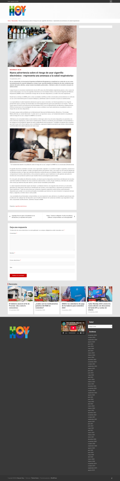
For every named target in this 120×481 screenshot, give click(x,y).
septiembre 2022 (92, 392)
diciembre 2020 (92, 439)
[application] (73, 328)
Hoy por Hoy (20, 478)
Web (11, 267)
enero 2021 (91, 437)
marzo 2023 (91, 379)
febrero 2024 (91, 355)
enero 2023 (91, 384)
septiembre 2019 (92, 468)
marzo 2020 (91, 459)
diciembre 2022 (92, 386)
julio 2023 (90, 370)
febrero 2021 (91, 435)
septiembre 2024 (92, 339)
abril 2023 (90, 377)
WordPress (54, 478)
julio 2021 (90, 423)
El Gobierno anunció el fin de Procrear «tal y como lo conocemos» (19, 306)
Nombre (12, 253)
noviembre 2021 (92, 415)
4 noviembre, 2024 (40, 310)
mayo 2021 (91, 428)
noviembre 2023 (92, 362)
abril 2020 (90, 457)
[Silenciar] (81, 333)
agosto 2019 (91, 470)
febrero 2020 (91, 461)
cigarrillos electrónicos (21, 206)
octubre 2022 (91, 390)
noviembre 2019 (92, 463)
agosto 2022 (91, 395)
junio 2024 (90, 346)
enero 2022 (91, 410)
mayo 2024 (91, 348)
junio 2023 (90, 373)
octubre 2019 (91, 465)
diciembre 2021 (92, 412)
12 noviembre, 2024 (14, 310)
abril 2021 (90, 430)
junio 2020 (90, 452)
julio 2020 (90, 450)
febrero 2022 (91, 408)
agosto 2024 (91, 342)
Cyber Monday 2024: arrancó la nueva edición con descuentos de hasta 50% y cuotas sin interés (99, 307)
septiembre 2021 (92, 419)
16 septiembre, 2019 (15, 78)
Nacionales (13, 69)
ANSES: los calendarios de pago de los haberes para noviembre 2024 (73, 306)
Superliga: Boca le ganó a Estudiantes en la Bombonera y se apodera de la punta (23, 216)
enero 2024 (91, 357)
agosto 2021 (91, 421)
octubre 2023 (91, 364)
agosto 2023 (91, 368)
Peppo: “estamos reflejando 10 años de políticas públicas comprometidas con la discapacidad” (59, 216)
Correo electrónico (15, 260)
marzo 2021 (91, 432)
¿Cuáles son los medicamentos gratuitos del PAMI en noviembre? (46, 306)
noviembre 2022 (92, 388)
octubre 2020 (91, 443)
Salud (19, 69)
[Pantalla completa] (83, 333)
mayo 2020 (91, 454)
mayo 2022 (91, 401)
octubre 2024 (91, 337)
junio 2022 (90, 399)
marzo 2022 (91, 406)
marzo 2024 (91, 353)
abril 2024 (90, 350)
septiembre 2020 (92, 446)
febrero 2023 (91, 381)
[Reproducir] (63, 333)
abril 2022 (90, 404)
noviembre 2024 (92, 335)
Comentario (13, 233)
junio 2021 (90, 426)
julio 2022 (90, 397)
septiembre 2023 (92, 366)
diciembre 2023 (92, 359)
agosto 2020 (91, 448)
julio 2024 (90, 344)
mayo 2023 (91, 375)
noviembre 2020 (92, 441)
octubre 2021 (91, 417)
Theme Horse (35, 478)
